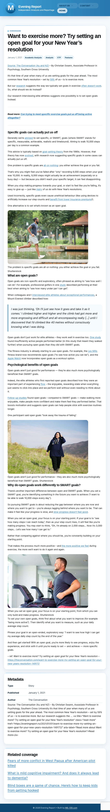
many (39, 189)
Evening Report (29, 6)
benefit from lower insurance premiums (71, 199)
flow (43, 384)
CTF (59, 57)
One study (95, 337)
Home (62, 10)
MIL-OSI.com (71, 807)
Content (85, 5)
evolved (29, 155)
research (20, 85)
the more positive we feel (75, 545)
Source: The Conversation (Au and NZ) (28, 65)
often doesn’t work (91, 85)
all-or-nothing (51, 165)
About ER (64, 5)
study (63, 285)
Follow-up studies (17, 397)
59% (52, 79)
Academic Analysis (33, 57)
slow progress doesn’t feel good (71, 512)
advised (29, 138)
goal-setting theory (53, 151)
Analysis (49, 57)
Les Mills (92, 351)
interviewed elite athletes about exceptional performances (63, 295)
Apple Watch (14, 358)
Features (68, 57)
